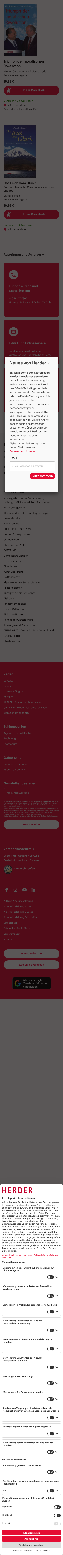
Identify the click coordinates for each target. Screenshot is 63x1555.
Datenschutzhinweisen (23, 451)
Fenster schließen (49, 363)
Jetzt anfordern (42, 476)
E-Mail (13, 458)
